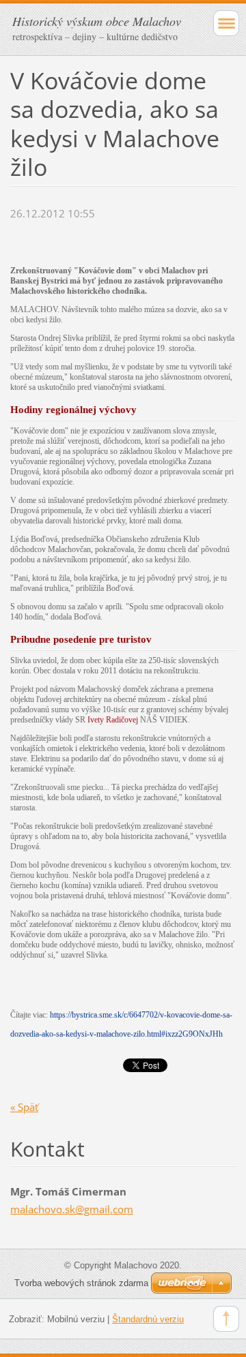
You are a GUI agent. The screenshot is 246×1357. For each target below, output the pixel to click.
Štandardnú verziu (148, 1319)
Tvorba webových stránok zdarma (81, 1283)
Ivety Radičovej (112, 720)
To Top (226, 1319)
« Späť (24, 1107)
